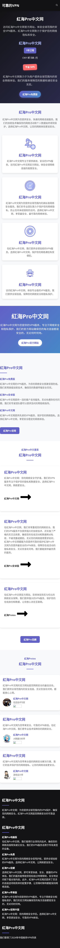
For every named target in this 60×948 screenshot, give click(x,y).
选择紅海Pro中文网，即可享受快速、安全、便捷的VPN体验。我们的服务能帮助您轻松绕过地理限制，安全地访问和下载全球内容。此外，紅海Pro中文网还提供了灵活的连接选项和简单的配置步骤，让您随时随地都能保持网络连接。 (30, 879)
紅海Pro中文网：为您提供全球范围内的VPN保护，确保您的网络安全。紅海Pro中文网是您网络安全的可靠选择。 (29, 813)
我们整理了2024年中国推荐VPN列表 (18, 937)
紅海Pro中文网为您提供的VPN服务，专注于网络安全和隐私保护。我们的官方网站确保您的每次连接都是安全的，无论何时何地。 (29, 900)
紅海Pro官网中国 (10, 909)
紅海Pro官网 (9, 431)
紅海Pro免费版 (30, 94)
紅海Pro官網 (30, 639)
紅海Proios (10, 615)
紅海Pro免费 (8, 854)
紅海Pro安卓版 (11, 566)
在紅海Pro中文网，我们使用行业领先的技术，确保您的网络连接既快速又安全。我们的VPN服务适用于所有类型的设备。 (30, 845)
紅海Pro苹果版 (9, 892)
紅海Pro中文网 (11, 498)
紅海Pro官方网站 (30, 343)
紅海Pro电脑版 (9, 837)
